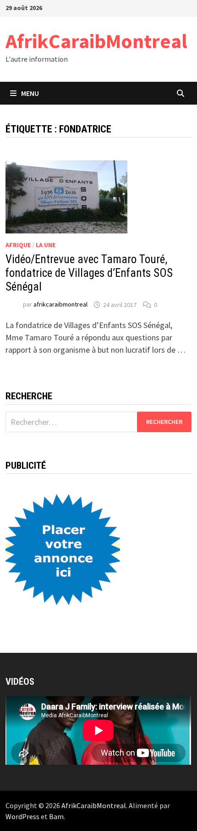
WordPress (22, 816)
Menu (30, 93)
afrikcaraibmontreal (60, 305)
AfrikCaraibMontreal (96, 40)
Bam (56, 816)
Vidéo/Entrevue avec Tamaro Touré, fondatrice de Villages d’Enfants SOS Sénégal (89, 273)
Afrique (18, 245)
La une (45, 245)
